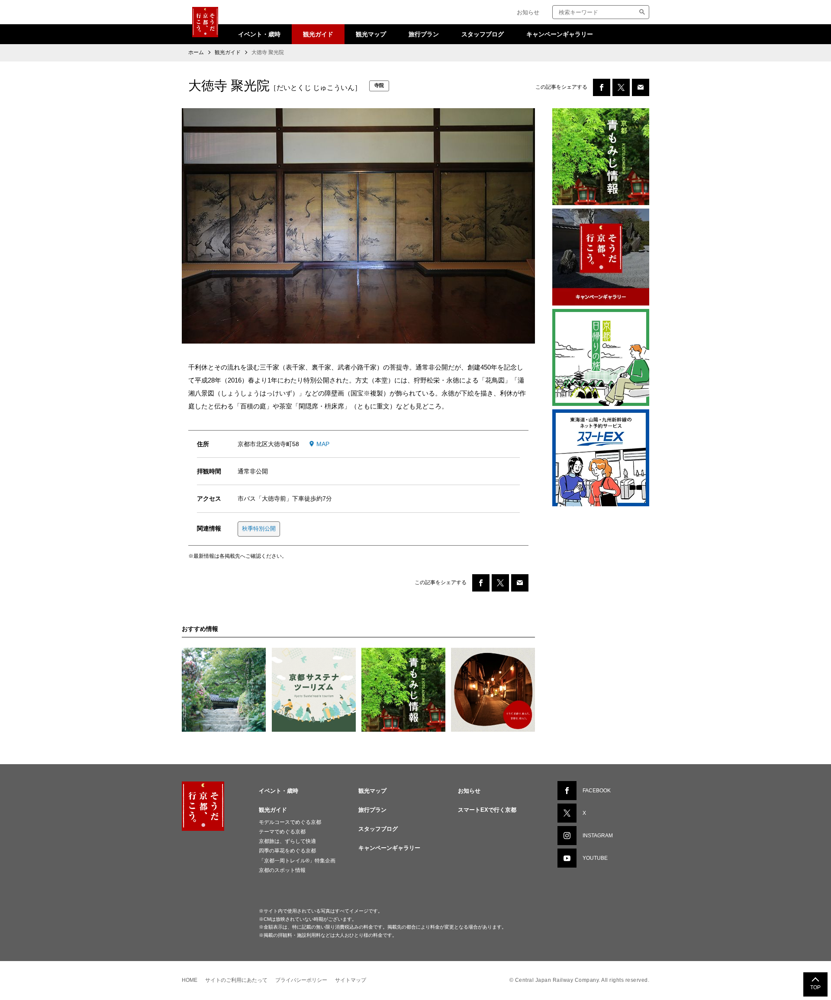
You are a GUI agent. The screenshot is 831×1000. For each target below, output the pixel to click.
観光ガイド (318, 34)
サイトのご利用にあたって (236, 980)
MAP (322, 444)
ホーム (196, 52)
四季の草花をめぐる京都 (287, 851)
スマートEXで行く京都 (487, 810)
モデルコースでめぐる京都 (290, 822)
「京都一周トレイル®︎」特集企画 (297, 861)
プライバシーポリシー (301, 980)
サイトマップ (350, 980)
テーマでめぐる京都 (282, 832)
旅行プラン (424, 34)
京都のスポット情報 (282, 870)
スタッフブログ (482, 34)
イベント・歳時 (259, 34)
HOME (189, 980)
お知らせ (528, 12)
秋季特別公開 (259, 528)
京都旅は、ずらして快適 (287, 841)
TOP (815, 987)
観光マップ (371, 34)
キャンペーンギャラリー (559, 34)
